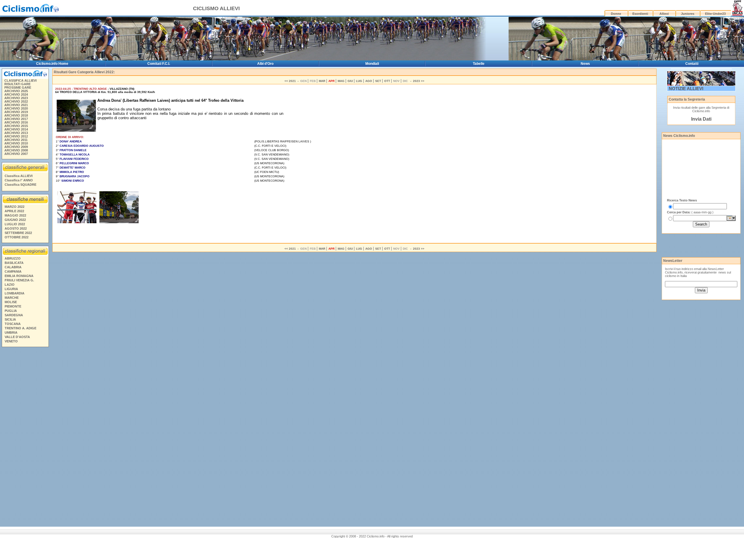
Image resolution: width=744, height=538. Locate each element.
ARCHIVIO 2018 (16, 115)
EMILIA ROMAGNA (19, 276)
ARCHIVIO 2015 (16, 126)
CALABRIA (13, 267)
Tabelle (478, 64)
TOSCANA (13, 324)
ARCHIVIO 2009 (16, 147)
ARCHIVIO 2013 (16, 133)
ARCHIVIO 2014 (16, 129)
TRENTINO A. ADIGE (20, 328)
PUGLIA (11, 310)
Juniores (687, 13)
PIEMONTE (13, 306)
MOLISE (11, 302)
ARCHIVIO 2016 (16, 122)
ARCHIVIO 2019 (16, 112)
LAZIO (10, 284)
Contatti (691, 64)
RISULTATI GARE (17, 84)
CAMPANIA (13, 271)
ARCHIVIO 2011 (16, 140)
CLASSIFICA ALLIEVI (20, 80)
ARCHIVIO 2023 (16, 98)
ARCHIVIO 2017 (16, 119)
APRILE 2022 (14, 211)
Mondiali (372, 64)
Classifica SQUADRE (20, 184)
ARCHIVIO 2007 (16, 153)
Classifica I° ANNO (19, 180)
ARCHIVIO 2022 (16, 101)
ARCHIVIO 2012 (16, 136)
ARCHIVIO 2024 (16, 94)
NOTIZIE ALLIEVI (686, 88)
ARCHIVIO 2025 (16, 91)
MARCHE (12, 297)
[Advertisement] (25, 438)
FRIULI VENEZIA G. (19, 280)
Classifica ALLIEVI (19, 176)
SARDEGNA (14, 315)
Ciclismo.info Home (52, 64)
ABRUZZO (13, 258)
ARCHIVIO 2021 (16, 105)
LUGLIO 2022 (15, 224)
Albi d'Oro (265, 64)
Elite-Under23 (715, 13)
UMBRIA (11, 332)
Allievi (664, 13)
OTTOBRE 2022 (16, 237)
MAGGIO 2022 (15, 215)
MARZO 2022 (14, 206)
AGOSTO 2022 (16, 228)
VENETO (11, 341)
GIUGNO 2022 (15, 219)
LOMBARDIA (14, 293)
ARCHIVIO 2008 (16, 150)
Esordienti (640, 13)
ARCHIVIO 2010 (16, 143)
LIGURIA (11, 289)
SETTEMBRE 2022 (18, 233)
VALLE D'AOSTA (17, 337)
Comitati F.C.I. (158, 64)
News (585, 64)
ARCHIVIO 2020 (16, 108)
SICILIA (10, 319)
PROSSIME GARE (17, 87)
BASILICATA (14, 262)
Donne (616, 13)
